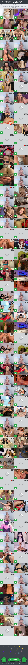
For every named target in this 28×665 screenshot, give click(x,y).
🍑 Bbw (18, 651)
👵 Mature (13, 648)
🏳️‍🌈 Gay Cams (5, 655)
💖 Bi (16, 653)
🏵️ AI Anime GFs (21, 657)
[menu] (3, 659)
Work (13, 663)
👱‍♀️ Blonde (24, 648)
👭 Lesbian (11, 653)
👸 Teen (19, 648)
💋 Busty (5, 653)
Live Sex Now (14, 659)
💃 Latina (16, 646)
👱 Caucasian (22, 646)
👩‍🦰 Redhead (12, 651)
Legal (25, 663)
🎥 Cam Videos (21, 659)
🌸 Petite (23, 651)
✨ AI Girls (13, 657)
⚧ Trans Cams (13, 655)
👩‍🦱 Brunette (5, 651)
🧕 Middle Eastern (6, 648)
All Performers (20, 663)
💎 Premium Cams (22, 655)
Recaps (16, 663)
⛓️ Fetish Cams (6, 657)
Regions (9, 663)
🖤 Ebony (10, 646)
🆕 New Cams (21, 653)
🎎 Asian (5, 646)
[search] (24, 659)
